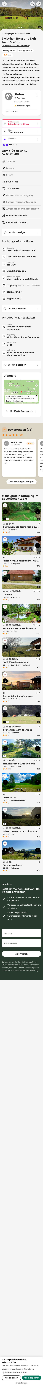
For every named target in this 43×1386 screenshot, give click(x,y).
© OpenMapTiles (28, 398)
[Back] (4, 3)
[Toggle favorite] (5, 505)
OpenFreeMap (18, 398)
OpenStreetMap (18, 401)
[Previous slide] (5, 511)
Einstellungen (21, 1383)
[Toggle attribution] (36, 396)
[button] (21, 392)
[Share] (32, 3)
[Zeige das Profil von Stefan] (37, 95)
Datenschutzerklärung (29, 970)
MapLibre (9, 398)
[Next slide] (37, 511)
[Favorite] (38, 3)
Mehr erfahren (20, 1372)
